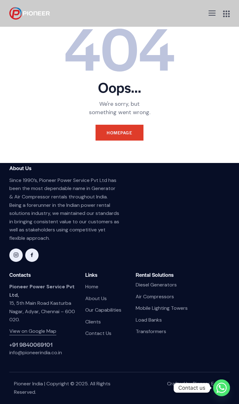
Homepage (119, 133)
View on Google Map (32, 331)
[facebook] (32, 255)
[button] (212, 13)
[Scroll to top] (228, 370)
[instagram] (16, 255)
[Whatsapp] (221, 387)
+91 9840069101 (31, 344)
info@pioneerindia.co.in (35, 352)
